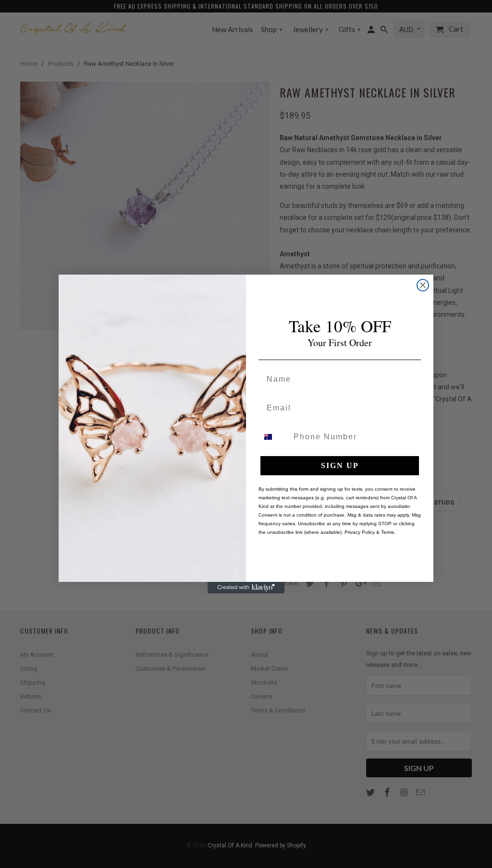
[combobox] (274, 437)
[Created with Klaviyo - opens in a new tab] (246, 587)
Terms (387, 532)
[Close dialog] (423, 285)
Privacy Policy (359, 532)
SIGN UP (340, 465)
